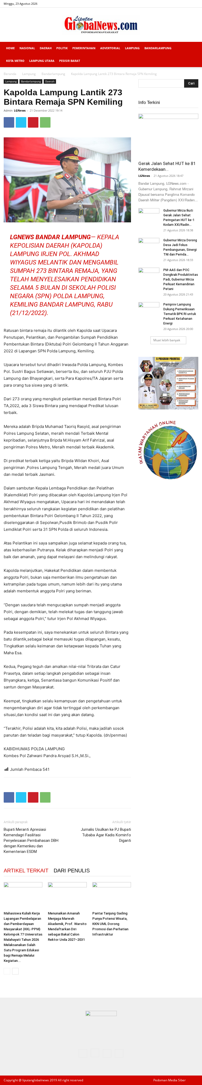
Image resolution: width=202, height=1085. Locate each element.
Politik (62, 48)
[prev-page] (7, 971)
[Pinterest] (33, 122)
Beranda (10, 74)
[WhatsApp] (45, 122)
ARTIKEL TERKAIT (26, 870)
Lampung (132, 48)
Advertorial (110, 48)
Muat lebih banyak (166, 340)
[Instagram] (177, 3)
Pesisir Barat (69, 61)
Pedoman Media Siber (169, 1080)
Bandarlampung (157, 48)
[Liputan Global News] (101, 25)
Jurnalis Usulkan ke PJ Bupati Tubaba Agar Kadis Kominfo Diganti (106, 835)
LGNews (20, 110)
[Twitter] (186, 3)
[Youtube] (194, 3)
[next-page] (15, 971)
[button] (192, 48)
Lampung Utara (41, 61)
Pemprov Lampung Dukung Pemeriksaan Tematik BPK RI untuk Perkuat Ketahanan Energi (179, 314)
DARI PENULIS (72, 870)
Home (10, 48)
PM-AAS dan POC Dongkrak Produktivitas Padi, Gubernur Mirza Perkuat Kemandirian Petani (180, 279)
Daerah (46, 48)
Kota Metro (15, 61)
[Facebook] (168, 3)
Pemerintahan (83, 48)
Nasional (27, 48)
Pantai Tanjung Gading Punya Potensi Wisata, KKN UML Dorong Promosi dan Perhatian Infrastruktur (110, 923)
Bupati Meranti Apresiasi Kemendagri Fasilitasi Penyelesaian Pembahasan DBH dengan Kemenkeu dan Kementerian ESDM (31, 840)
